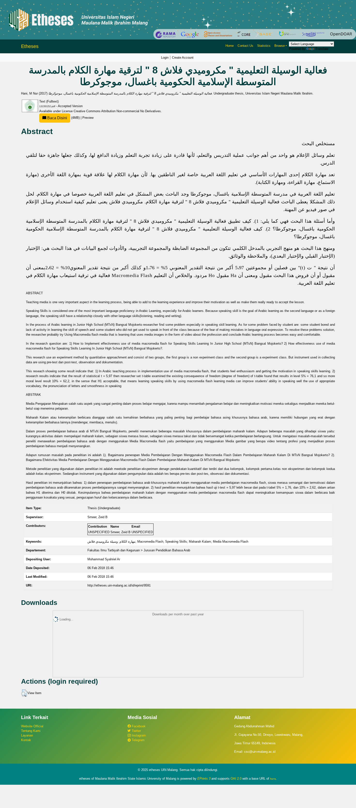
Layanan (27, 735)
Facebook (138, 726)
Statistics (264, 46)
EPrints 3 (203, 778)
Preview (87, 117)
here (273, 778)
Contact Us (245, 46)
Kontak (26, 740)
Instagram (138, 735)
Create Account (182, 57)
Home (229, 46)
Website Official (32, 726)
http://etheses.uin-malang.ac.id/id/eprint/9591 (119, 585)
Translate (321, 49)
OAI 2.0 (236, 778)
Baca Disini (56, 118)
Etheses (30, 46)
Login (165, 57)
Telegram (138, 740)
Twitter (136, 731)
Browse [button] (279, 46)
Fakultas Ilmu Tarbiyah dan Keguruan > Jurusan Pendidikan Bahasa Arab (138, 550)
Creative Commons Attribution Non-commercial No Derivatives (117, 111)
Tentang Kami (30, 731)
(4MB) (63, 117)
